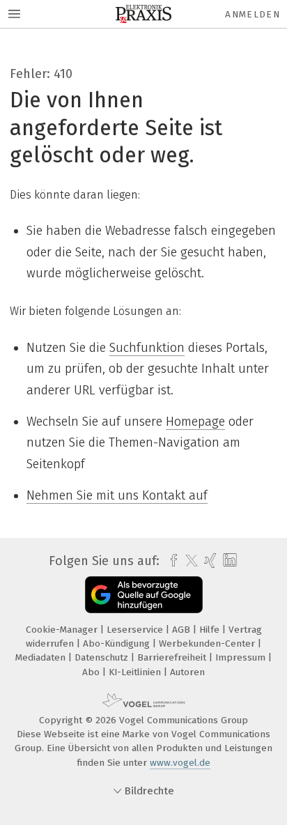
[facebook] (170, 561)
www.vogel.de (180, 763)
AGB (182, 629)
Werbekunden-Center (208, 643)
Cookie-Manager (63, 629)
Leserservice (136, 629)
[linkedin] (228, 560)
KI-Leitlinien (136, 672)
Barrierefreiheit (173, 657)
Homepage (195, 421)
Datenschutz (103, 657)
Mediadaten (41, 657)
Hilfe (210, 629)
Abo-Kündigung (118, 643)
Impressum (241, 657)
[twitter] (188, 561)
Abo (92, 672)
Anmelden (252, 14)
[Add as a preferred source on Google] (144, 594)
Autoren (187, 672)
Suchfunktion (147, 347)
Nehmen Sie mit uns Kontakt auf (117, 495)
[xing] (208, 561)
